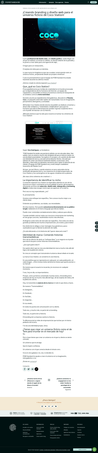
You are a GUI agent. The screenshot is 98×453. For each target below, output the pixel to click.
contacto (33, 361)
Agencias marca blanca (69, 432)
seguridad (37, 414)
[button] (94, 449)
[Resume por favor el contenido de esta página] (42, 406)
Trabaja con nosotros (69, 427)
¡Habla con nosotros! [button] (82, 449)
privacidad (43, 414)
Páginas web (54, 8)
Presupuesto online (55, 437)
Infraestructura (57, 412)
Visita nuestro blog (41, 436)
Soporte (79, 430)
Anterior (34, 383)
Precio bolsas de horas (55, 435)
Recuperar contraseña (28, 436)
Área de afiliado (26, 430)
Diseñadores (67, 435)
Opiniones (38, 434)
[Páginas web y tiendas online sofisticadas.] (10, 2)
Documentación (81, 427)
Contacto (79, 432)
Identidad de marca (46, 8)
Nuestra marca (81, 435)
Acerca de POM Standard (40, 428)
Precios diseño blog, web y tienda (55, 428)
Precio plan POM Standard (54, 432)
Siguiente (64, 384)
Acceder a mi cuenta (28, 427)
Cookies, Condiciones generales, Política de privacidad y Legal (55, 450)
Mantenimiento (40, 431)
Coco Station (51, 83)
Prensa (79, 437)
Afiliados (66, 430)
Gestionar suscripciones (26, 433)
